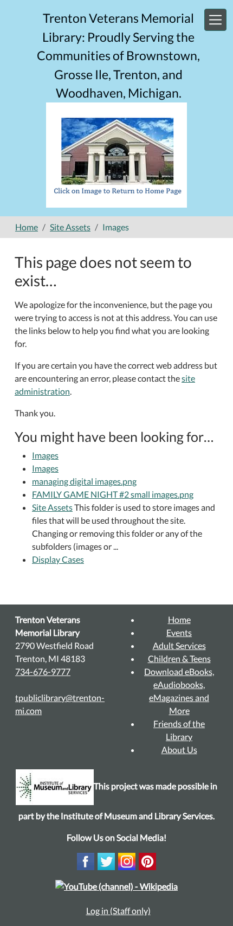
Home (26, 227)
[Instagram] (126, 860)
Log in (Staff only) (118, 910)
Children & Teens (179, 658)
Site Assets (70, 227)
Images (45, 455)
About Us (179, 749)
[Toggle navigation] (215, 20)
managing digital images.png (84, 481)
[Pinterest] (147, 860)
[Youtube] (116, 885)
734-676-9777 (42, 671)
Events (179, 632)
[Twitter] (106, 860)
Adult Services (179, 645)
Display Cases (58, 559)
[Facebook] (85, 860)
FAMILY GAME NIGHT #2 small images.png (112, 494)
